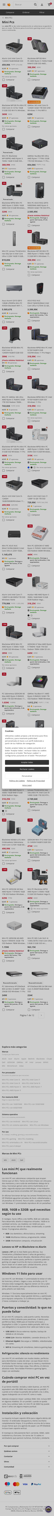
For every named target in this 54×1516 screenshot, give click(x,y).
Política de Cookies (17, 780)
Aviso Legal (27, 785)
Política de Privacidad (36, 780)
